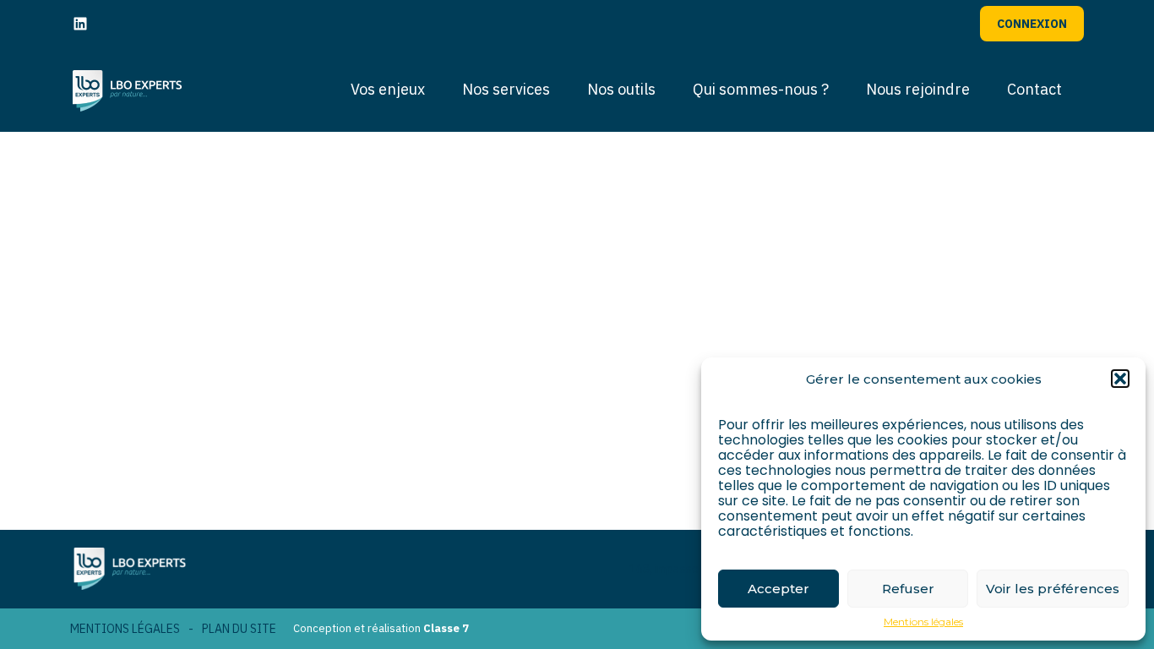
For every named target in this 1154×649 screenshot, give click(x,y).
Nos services (506, 89)
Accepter (778, 589)
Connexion (1032, 23)
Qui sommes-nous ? (761, 89)
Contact (1034, 89)
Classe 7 (446, 628)
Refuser (908, 589)
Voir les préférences (1052, 589)
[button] (1120, 378)
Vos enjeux (388, 89)
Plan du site (239, 628)
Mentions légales (923, 622)
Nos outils (621, 89)
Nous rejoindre (918, 89)
